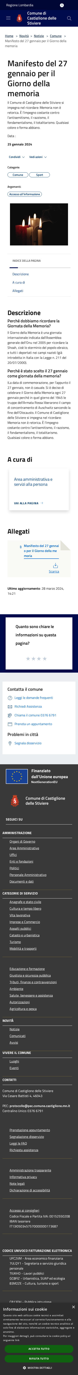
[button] (39, 1367)
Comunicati (18, 1035)
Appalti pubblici (20, 928)
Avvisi (14, 1042)
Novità (24, 35)
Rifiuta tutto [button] (39, 1358)
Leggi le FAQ (18, 1143)
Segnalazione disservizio (27, 1136)
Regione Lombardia (19, 5)
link (17, 1340)
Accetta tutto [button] (39, 1349)
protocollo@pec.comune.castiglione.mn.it (40, 1105)
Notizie (39, 35)
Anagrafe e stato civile (25, 901)
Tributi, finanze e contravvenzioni (33, 982)
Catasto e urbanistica (25, 935)
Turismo (15, 941)
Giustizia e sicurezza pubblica (30, 975)
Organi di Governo (22, 841)
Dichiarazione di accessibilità (30, 1190)
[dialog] (39, 1339)
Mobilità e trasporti (23, 948)
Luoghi (14, 1061)
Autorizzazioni (20, 1002)
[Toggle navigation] (8, 17)
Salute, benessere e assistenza (31, 995)
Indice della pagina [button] (26, 260)
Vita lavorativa (20, 915)
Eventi (14, 1067)
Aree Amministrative (24, 848)
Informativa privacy (23, 1176)
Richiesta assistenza (24, 1149)
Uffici (13, 854)
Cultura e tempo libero (25, 908)
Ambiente (16, 988)
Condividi (15, 157)
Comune (56, 35)
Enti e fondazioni (21, 861)
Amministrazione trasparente (30, 1170)
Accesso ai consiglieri (24, 1210)
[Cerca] (69, 18)
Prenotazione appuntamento (30, 1129)
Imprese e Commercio (25, 921)
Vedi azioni (36, 157)
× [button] (73, 1307)
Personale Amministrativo (28, 874)
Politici (14, 868)
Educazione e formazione (27, 968)
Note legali (17, 1183)
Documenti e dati (22, 881)
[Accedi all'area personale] (62, 5)
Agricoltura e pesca (23, 1008)
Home (9, 35)
